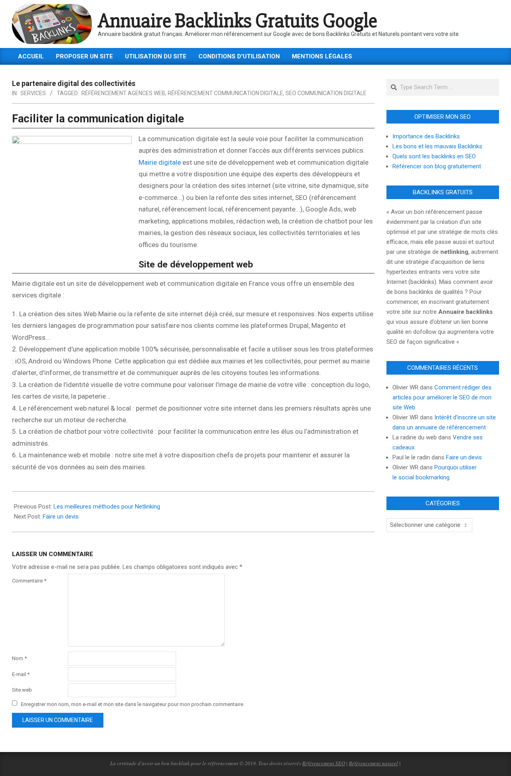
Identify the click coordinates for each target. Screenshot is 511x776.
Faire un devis (61, 516)
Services (33, 93)
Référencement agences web (123, 93)
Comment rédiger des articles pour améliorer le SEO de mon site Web (441, 397)
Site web (22, 690)
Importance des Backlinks (426, 136)
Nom (19, 658)
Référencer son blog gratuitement (436, 166)
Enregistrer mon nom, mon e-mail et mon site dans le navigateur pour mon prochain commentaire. (132, 704)
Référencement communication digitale (225, 93)
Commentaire (29, 581)
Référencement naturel (373, 763)
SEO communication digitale (325, 93)
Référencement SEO (323, 763)
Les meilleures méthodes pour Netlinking (106, 506)
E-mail (21, 674)
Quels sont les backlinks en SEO (434, 156)
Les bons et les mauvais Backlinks (437, 146)
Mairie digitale (160, 162)
